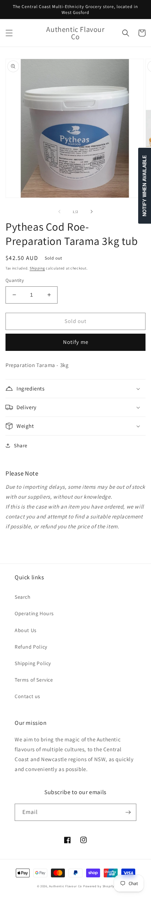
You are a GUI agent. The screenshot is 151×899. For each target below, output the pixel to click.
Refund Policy (31, 646)
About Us (26, 630)
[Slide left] (59, 211)
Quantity (14, 280)
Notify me (75, 341)
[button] (9, 33)
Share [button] (20, 445)
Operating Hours (34, 613)
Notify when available (144, 185)
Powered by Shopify (98, 886)
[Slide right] (92, 211)
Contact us (27, 696)
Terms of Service (34, 679)
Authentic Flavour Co (65, 886)
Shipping (37, 268)
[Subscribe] (128, 812)
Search (23, 597)
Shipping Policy (33, 663)
